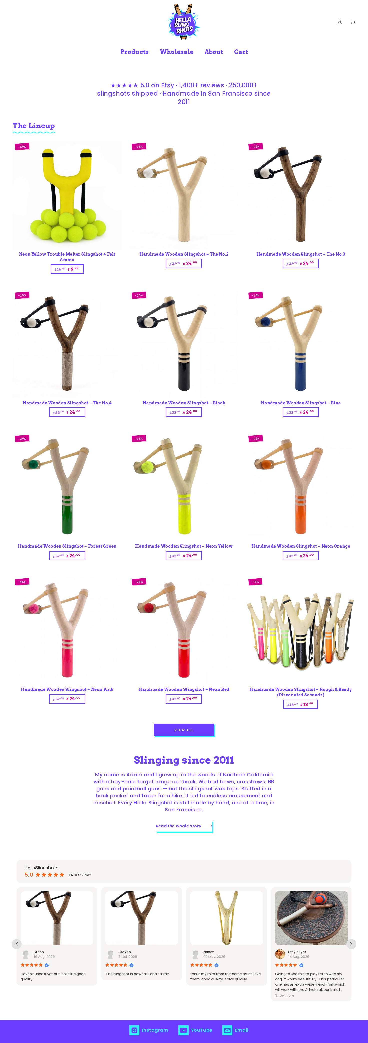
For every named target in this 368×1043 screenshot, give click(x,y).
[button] (205, 995)
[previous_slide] (17, 944)
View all (183, 730)
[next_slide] (351, 944)
